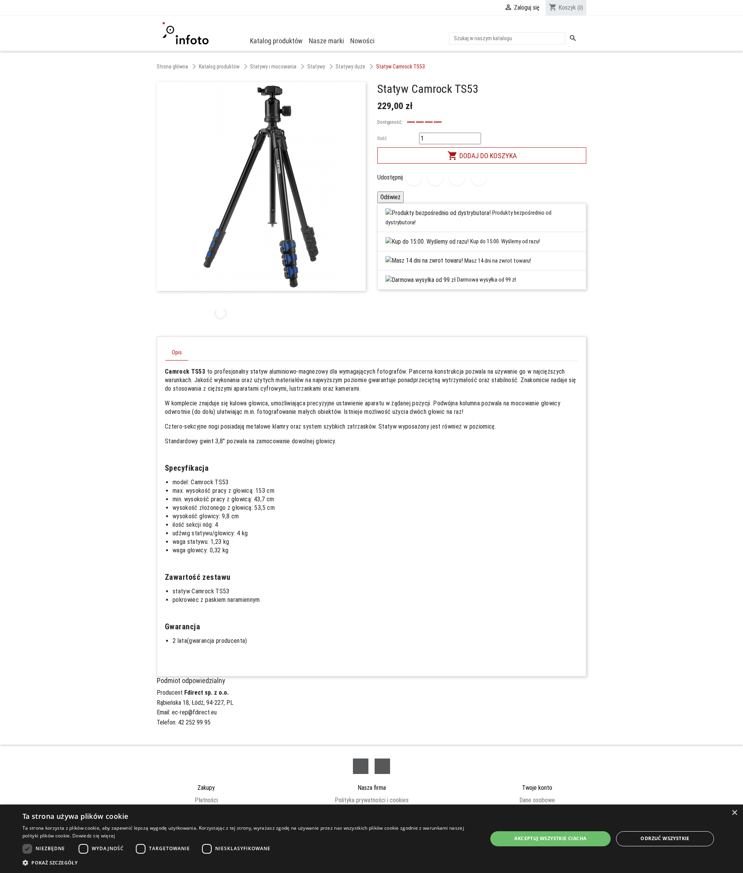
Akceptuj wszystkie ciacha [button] (550, 838)
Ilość (382, 138)
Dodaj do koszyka (482, 155)
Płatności (206, 800)
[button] (248, 862)
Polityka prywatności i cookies (372, 800)
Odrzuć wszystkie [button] (664, 838)
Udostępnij (413, 177)
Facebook (360, 766)
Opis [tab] (177, 352)
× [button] (734, 813)
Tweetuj (435, 177)
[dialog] (371, 839)
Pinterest (478, 177)
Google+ (457, 177)
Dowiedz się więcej (93, 835)
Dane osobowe (537, 800)
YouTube (382, 766)
